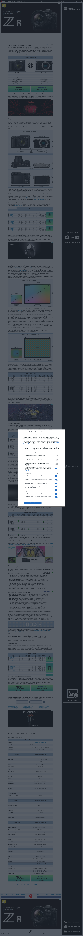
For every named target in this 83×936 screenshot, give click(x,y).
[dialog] (41, 468)
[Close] (62, 432)
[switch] (56, 455)
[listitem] (41, 452)
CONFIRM (33, 502)
